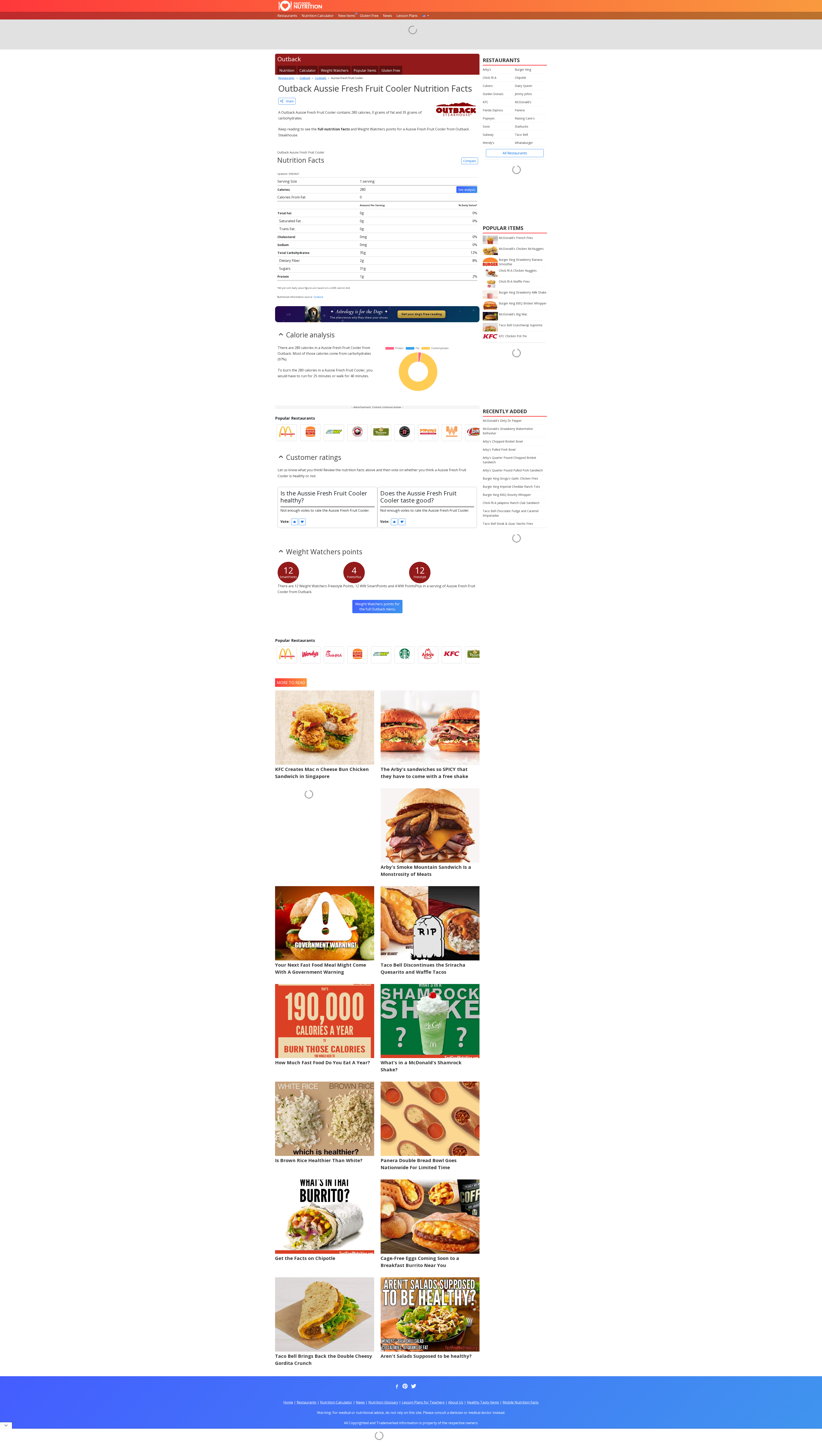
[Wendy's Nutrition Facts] (310, 655)
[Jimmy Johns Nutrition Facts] (405, 432)
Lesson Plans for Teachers (423, 1402)
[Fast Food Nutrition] (300, 6)
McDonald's (523, 102)
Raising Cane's (525, 118)
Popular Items (365, 70)
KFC (485, 102)
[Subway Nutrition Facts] (334, 432)
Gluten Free (369, 15)
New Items (346, 15)
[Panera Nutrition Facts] (381, 432)
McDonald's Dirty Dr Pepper (502, 421)
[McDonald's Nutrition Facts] (287, 432)
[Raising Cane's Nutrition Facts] (475, 432)
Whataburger (524, 143)
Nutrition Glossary (383, 1402)
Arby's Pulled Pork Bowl (499, 449)
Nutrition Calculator (318, 15)
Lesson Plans (407, 15)
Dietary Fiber (289, 260)
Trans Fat (287, 229)
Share (288, 101)
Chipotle (520, 78)
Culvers (488, 86)
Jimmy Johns (523, 94)
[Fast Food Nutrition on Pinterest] (404, 1386)
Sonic (486, 126)
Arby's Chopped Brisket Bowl (503, 441)
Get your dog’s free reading (421, 314)
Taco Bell (521, 135)
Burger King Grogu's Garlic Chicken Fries (510, 478)
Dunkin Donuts (493, 94)
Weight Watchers (334, 70)
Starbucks (521, 126)
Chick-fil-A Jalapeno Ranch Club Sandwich (511, 503)
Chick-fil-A (489, 78)
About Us (455, 1402)
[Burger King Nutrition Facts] (310, 432)
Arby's (487, 69)
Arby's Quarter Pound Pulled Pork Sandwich (513, 470)
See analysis (466, 190)
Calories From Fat (291, 197)
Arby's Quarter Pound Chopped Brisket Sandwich (509, 460)
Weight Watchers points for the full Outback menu (377, 606)
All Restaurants (515, 153)
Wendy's (488, 143)
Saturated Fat (290, 221)
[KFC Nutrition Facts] (452, 655)
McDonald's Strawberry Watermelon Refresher (508, 431)
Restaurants (287, 15)
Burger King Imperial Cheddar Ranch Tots (511, 486)
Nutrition (286, 70)
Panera (520, 110)
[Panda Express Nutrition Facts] (357, 432)
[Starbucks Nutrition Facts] (405, 655)
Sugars (284, 268)
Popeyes (489, 118)
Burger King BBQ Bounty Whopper (507, 495)
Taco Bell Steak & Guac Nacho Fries (508, 524)
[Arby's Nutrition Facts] (428, 655)
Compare (469, 161)
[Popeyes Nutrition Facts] (428, 432)
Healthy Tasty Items (483, 1402)
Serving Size (287, 181)
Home (288, 1402)
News (387, 15)
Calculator (307, 70)
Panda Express (493, 110)
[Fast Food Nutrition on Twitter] (413, 1386)
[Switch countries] (425, 15)
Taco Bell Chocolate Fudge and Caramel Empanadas (511, 513)
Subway (488, 135)
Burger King (523, 69)
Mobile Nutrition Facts (521, 1402)
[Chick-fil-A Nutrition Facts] (334, 655)
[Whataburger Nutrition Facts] (452, 432)
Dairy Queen (523, 86)
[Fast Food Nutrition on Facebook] (396, 1386)
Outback (318, 296)
